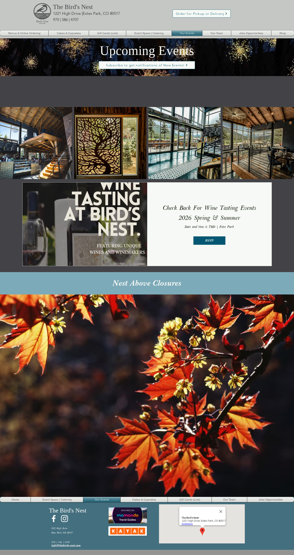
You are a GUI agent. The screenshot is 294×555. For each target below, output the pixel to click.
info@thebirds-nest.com (66, 545)
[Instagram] (64, 518)
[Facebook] (53, 518)
